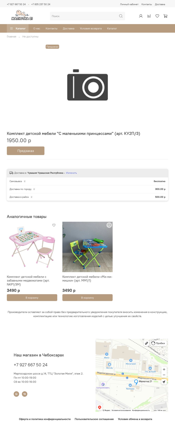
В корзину (32, 297)
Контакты (147, 4)
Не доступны (30, 36)
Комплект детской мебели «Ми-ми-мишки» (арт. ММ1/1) (87, 279)
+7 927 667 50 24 (16, 4)
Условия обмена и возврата (135, 419)
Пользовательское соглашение (94, 419)
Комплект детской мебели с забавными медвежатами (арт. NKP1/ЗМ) (28, 280)
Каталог (21, 28)
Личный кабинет (129, 4)
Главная (11, 36)
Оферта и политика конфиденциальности (45, 419)
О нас (36, 28)
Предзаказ (25, 151)
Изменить (71, 172)
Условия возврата (91, 28)
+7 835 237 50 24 (40, 4)
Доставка (160, 4)
